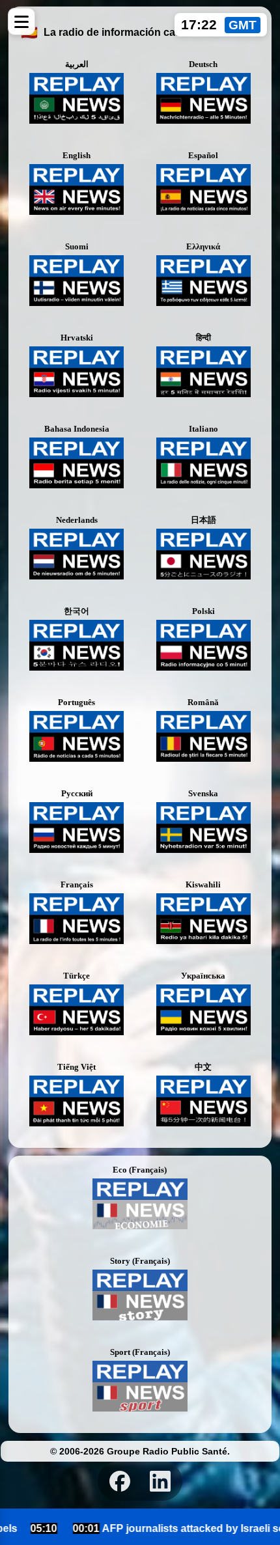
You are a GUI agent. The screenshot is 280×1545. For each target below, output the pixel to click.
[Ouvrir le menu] (21, 21)
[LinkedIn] (160, 1481)
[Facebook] (119, 1481)
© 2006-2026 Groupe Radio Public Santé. (140, 1451)
